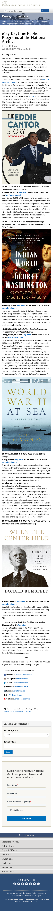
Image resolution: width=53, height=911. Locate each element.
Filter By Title (10, 742)
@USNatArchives (15, 695)
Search (45, 11)
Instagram (22, 883)
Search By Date (11, 730)
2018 (37, 21)
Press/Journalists (14, 21)
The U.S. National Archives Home (21, 4)
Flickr (38, 883)
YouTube (30, 883)
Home (4, 21)
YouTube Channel (9, 308)
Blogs (34, 883)
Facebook (14, 883)
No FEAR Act (29, 895)
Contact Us (11, 893)
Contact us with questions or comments (18, 711)
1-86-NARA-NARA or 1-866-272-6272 (26, 902)
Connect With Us (26, 880)
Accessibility (20, 893)
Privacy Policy (31, 893)
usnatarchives (22, 678)
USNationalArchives (24, 674)
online (31, 96)
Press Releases (28, 21)
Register (23, 192)
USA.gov (38, 895)
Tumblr (26, 883)
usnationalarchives (22, 699)
